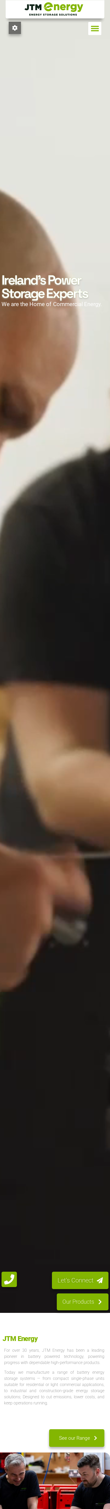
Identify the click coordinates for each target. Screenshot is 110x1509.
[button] (94, 28)
